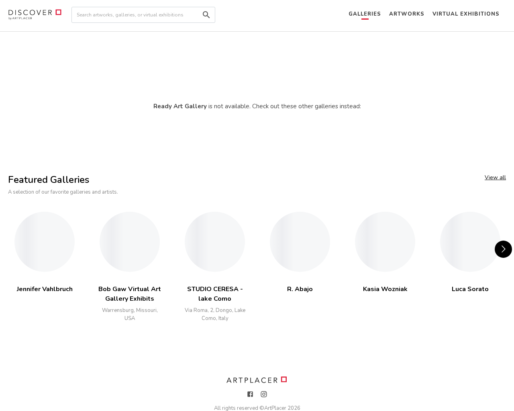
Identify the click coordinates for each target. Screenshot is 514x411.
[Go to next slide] (503, 249)
